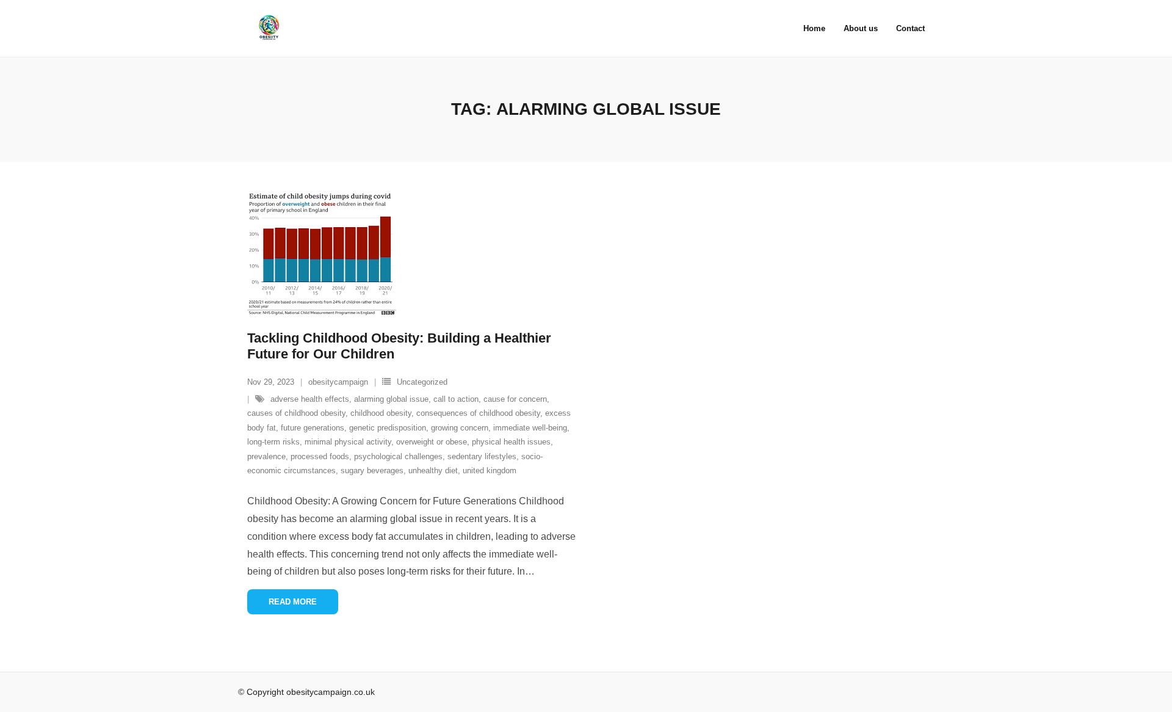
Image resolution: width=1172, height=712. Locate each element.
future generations (312, 427)
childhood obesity (380, 413)
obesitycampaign (338, 382)
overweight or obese (431, 441)
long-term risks (273, 441)
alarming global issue (391, 399)
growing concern (459, 427)
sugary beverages (372, 470)
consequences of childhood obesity (478, 413)
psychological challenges (398, 456)
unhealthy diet (433, 470)
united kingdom (489, 470)
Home (814, 28)
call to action (456, 399)
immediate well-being (530, 427)
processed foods (320, 456)
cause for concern (515, 399)
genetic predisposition (387, 427)
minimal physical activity (348, 441)
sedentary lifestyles (481, 456)
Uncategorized (422, 382)
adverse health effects (309, 399)
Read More (293, 601)
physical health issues (511, 441)
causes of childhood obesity (296, 413)
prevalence (266, 456)
